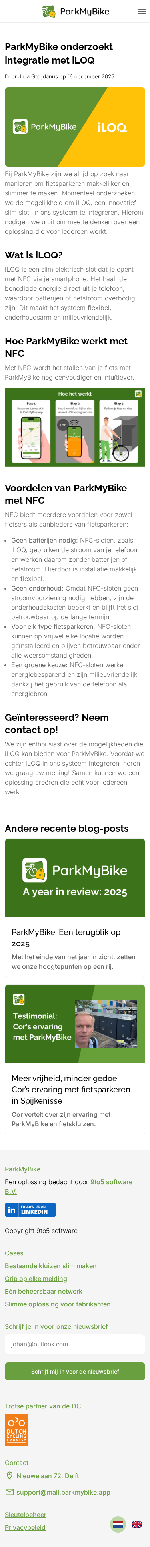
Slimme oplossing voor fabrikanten (58, 1304)
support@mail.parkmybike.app (63, 1492)
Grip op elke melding (36, 1279)
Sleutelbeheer (25, 1515)
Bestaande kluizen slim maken (51, 1266)
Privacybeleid (25, 1527)
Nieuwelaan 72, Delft (47, 1476)
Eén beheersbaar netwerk (43, 1291)
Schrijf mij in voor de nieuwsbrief (75, 1371)
